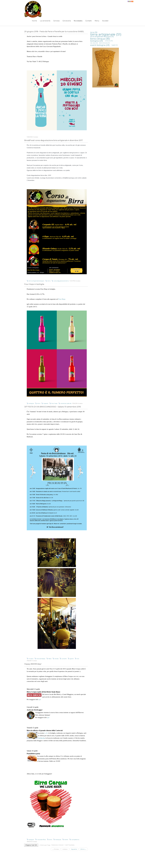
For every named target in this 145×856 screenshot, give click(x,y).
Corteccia (41, 738)
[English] (129, 1)
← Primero (55, 849)
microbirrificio (41, 839)
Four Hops (61, 299)
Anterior (65, 849)
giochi (72, 658)
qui (40, 699)
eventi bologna (100, 45)
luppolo (46, 403)
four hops (54, 403)
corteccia (109, 41)
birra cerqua (100, 38)
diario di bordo (104, 43)
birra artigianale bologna (36, 281)
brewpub (58, 839)
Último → (83, 849)
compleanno (75, 839)
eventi (66, 839)
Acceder (105, 21)
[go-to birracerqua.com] (33, 9)
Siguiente (74, 849)
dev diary (94, 43)
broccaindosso (41, 658)
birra (48, 281)
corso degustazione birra (61, 281)
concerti (64, 658)
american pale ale (66, 403)
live (78, 658)
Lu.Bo (46, 733)
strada (56, 658)
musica (31, 658)
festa (50, 658)
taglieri (115, 45)
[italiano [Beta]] (131, 1)
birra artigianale (105, 34)
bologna (31, 403)
